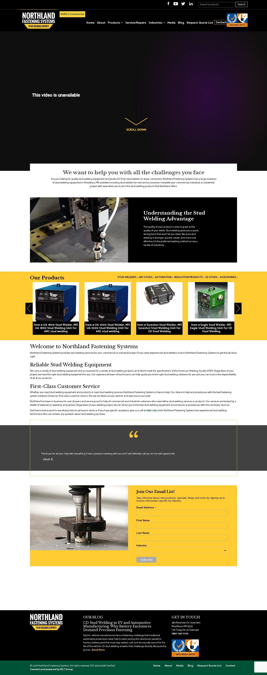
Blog (181, 22)
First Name (143, 520)
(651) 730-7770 (154, 410)
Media (171, 22)
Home (90, 22)
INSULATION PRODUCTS (188, 277)
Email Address (146, 507)
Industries (156, 22)
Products (114, 22)
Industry (141, 545)
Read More (98, 650)
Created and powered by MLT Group (51, 669)
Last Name (142, 532)
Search (242, 4)
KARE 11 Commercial (72, 14)
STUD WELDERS (127, 277)
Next (238, 308)
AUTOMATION (163, 277)
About (101, 22)
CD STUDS (211, 277)
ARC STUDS (145, 277)
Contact (221, 22)
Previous (29, 308)
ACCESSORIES (228, 277)
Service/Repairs (135, 22)
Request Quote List (200, 22)
